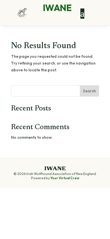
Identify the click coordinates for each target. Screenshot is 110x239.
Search (89, 90)
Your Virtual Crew (64, 178)
